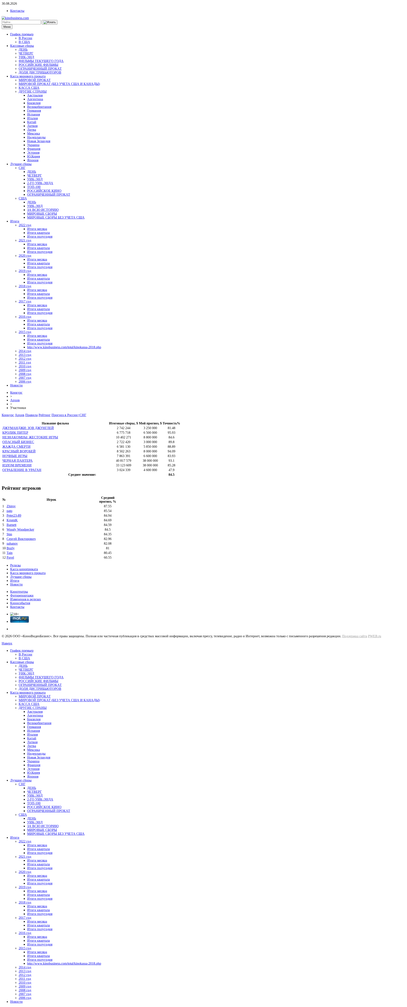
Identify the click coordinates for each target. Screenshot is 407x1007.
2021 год (25, 240)
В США (24, 42)
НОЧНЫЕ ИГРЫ (14, 456)
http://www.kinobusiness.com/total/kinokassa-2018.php (64, 347)
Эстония (33, 152)
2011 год (25, 362)
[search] (49, 22)
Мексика (33, 133)
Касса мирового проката (28, 76)
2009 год (25, 370)
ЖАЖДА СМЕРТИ (16, 446)
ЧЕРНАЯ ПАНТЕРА (17, 460)
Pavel (10, 557)
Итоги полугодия (39, 236)
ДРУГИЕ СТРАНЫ (33, 91)
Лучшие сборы (21, 164)
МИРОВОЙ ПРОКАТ (35, 80)
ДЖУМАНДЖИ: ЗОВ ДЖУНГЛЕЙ (28, 428)
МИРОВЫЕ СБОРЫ (42, 213)
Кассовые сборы (22, 45)
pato (9, 511)
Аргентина (35, 99)
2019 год (25, 271)
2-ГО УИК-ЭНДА (40, 183)
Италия (32, 118)
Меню (7, 26)
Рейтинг (45, 415)
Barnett (11, 525)
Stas (9, 534)
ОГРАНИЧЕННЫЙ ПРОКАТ (40, 68)
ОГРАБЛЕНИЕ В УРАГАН (21, 470)
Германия (34, 110)
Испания (33, 114)
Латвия (32, 126)
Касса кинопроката (24, 569)
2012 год (25, 358)
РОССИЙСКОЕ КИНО (44, 190)
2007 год (25, 377)
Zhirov (11, 506)
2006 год (25, 381)
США (23, 198)
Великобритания (39, 107)
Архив (15, 400)
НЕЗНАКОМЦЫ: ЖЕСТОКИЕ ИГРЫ (30, 437)
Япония (32, 160)
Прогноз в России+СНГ (69, 415)
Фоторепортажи (21, 595)
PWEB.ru (374, 636)
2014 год (25, 351)
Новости (16, 385)
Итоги (14, 221)
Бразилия (33, 103)
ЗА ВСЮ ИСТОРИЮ (43, 210)
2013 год (25, 355)
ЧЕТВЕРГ (26, 53)
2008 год (25, 374)
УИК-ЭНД (26, 57)
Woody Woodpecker (20, 529)
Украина (33, 145)
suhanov (12, 543)
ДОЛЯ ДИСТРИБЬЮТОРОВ (40, 72)
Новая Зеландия (38, 141)
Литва (31, 129)
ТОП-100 (33, 187)
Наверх (7, 643)
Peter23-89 (14, 515)
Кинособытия (20, 603)
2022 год (25, 225)
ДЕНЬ (23, 49)
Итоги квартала (38, 232)
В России (25, 38)
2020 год (25, 255)
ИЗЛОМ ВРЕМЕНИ (17, 465)
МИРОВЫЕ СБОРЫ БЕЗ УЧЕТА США (56, 217)
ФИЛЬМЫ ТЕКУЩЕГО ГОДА (41, 61)
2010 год (25, 366)
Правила (31, 415)
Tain (10, 553)
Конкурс (16, 392)
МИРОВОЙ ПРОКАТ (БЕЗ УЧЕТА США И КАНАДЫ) (59, 84)
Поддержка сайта (354, 636)
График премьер (21, 34)
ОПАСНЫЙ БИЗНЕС (18, 442)
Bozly (11, 548)
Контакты (17, 11)
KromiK (12, 520)
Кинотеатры (19, 591)
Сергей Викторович (21, 539)
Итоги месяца (37, 229)
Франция (33, 149)
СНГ (22, 168)
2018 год (25, 286)
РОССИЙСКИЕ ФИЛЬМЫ (38, 65)
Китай (31, 122)
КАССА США (29, 87)
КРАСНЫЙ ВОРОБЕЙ (19, 451)
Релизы (15, 565)
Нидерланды (36, 137)
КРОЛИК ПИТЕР (15, 432)
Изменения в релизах (25, 599)
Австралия (35, 95)
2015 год (25, 332)
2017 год (25, 301)
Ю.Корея (33, 156)
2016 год (25, 316)
